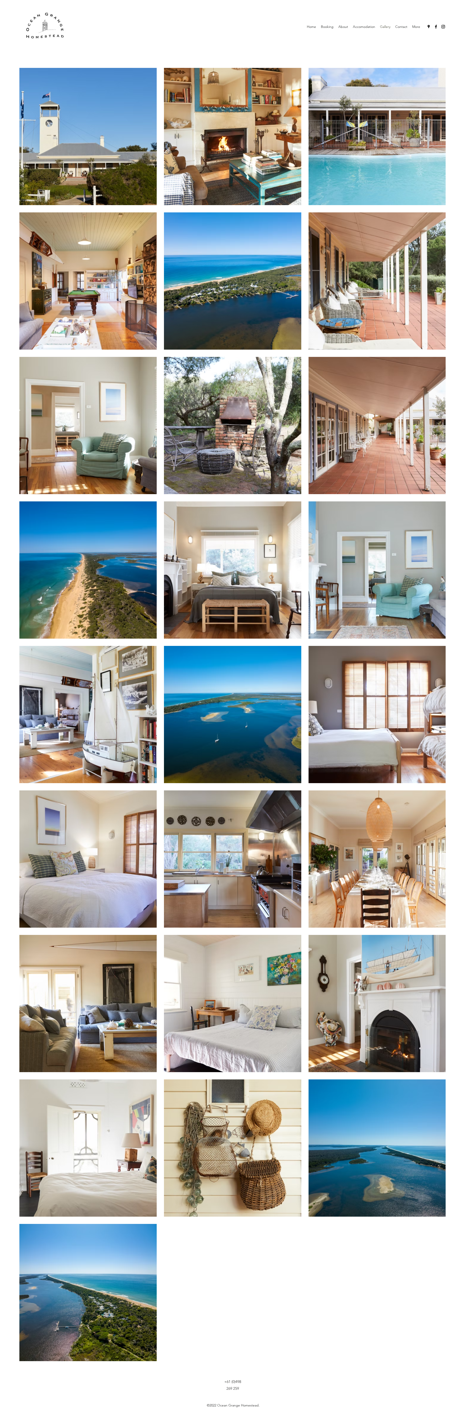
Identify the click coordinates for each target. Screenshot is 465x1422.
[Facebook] (436, 26)
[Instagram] (443, 26)
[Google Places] (428, 26)
